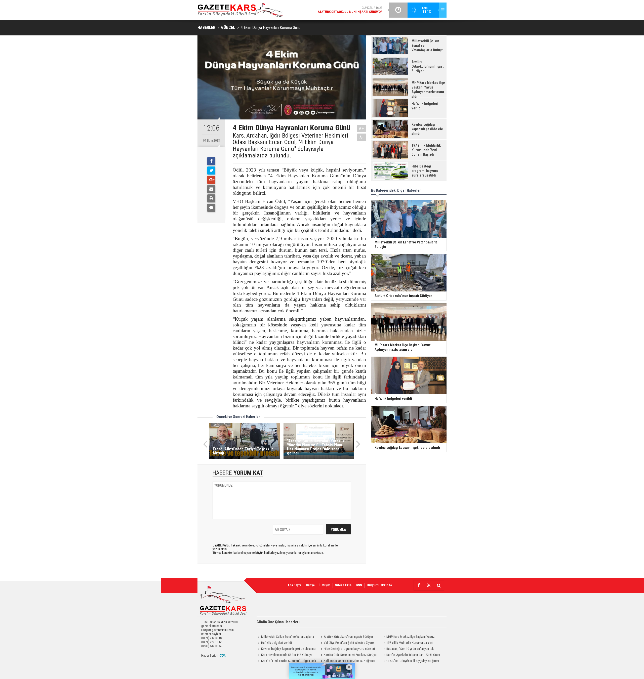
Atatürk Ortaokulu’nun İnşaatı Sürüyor (348, 637)
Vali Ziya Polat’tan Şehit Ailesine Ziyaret (349, 643)
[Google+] (211, 180)
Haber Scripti (209, 655)
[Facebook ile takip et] (419, 585)
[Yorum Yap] (211, 208)
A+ (361, 128)
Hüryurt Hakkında (379, 585)
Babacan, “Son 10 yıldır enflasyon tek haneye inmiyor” (408, 649)
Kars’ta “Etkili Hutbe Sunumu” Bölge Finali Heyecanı (286, 661)
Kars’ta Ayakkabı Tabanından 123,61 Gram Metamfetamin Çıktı (411, 655)
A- (361, 137)
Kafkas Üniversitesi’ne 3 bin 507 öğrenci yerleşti (347, 661)
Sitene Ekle (343, 585)
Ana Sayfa (294, 585)
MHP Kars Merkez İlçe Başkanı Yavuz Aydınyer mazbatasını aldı (408, 637)
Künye (310, 585)
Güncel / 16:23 (350, 10)
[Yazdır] (211, 198)
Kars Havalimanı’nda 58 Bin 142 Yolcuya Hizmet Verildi (284, 655)
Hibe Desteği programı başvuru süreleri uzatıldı (347, 649)
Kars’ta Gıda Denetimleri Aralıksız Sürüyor (351, 655)
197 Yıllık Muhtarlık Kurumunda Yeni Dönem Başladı (407, 643)
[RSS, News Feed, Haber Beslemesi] (429, 585)
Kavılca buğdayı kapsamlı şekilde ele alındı (288, 649)
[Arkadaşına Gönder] (211, 189)
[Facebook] (211, 161)
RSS (359, 585)
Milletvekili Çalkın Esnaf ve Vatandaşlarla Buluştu (285, 637)
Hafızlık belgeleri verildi (276, 643)
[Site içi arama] (439, 585)
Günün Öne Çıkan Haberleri (278, 622)
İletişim (324, 585)
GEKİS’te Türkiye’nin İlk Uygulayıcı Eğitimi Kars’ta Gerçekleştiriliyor (410, 661)
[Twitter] (211, 170)
